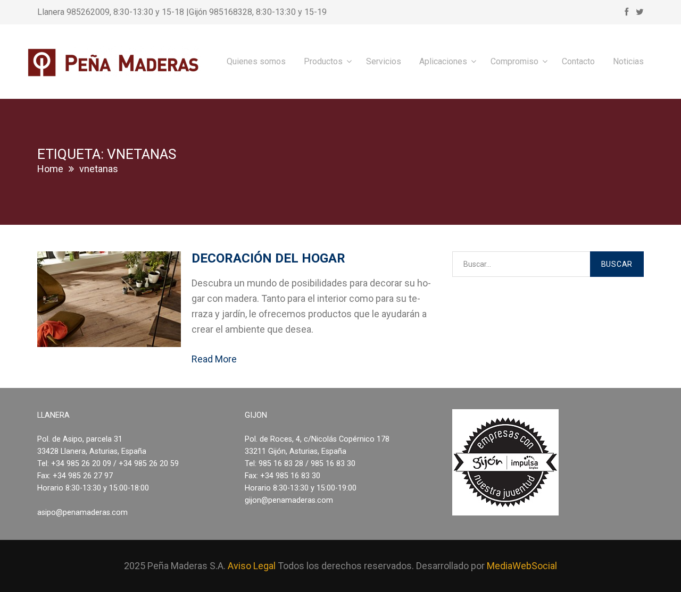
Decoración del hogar (268, 258)
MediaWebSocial (522, 565)
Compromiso (514, 61)
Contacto (578, 61)
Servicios (383, 61)
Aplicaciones (443, 61)
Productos (323, 61)
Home (50, 168)
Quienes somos (256, 61)
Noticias (628, 61)
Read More (214, 359)
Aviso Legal (252, 565)
